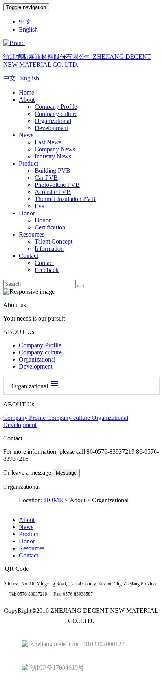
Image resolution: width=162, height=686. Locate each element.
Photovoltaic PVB (57, 184)
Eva (39, 206)
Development (51, 128)
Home (26, 92)
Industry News (53, 156)
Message (66, 473)
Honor (27, 213)
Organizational (53, 120)
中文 (25, 21)
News (26, 135)
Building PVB (52, 170)
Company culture (56, 113)
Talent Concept (53, 241)
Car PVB (46, 177)
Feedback (47, 270)
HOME (53, 500)
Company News (55, 149)
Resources (31, 234)
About (27, 99)
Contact (28, 255)
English (28, 29)
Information (49, 248)
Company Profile (56, 106)
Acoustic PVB (53, 191)
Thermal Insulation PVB (65, 199)
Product (28, 163)
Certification (50, 227)
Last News (48, 142)
